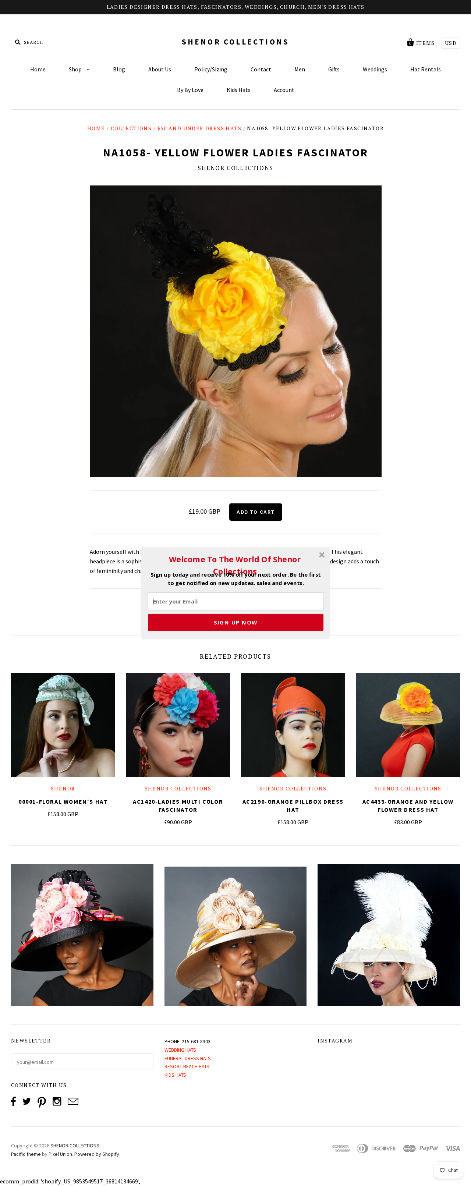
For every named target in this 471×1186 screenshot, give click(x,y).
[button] (235, 565)
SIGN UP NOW (236, 622)
